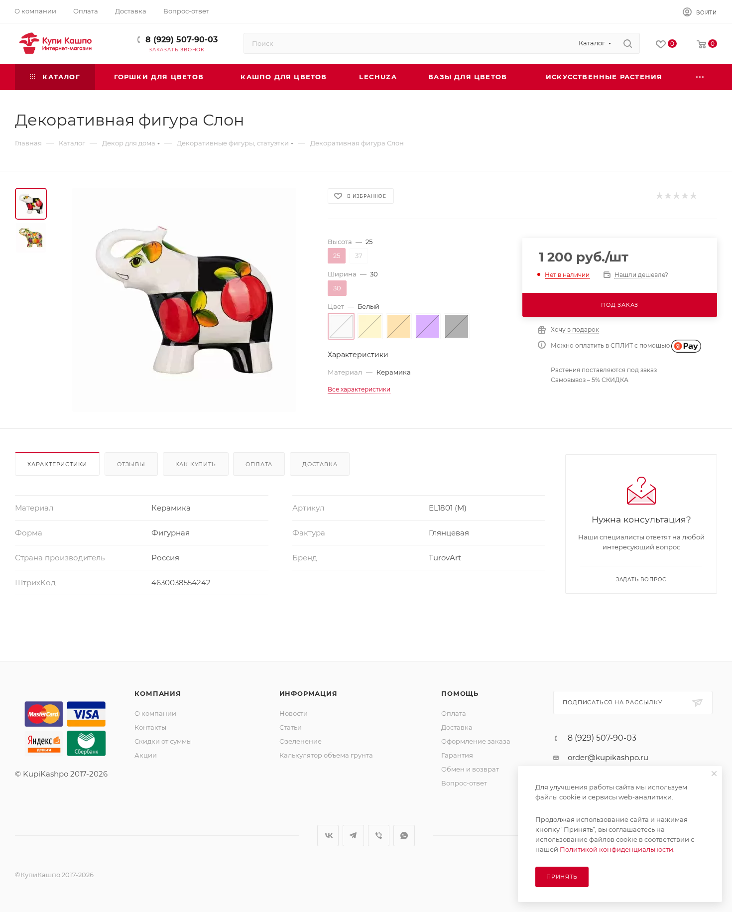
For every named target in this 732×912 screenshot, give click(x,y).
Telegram (353, 835)
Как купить (195, 464)
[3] (676, 196)
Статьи (290, 727)
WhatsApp (404, 835)
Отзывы (131, 464)
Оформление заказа (475, 741)
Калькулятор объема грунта (326, 755)
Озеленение (300, 741)
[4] (684, 196)
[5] (693, 196)
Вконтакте (328, 835)
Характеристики (57, 464)
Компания (157, 693)
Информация (308, 693)
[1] (659, 196)
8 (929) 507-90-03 (181, 39)
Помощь (460, 693)
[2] (667, 196)
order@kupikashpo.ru (608, 757)
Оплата (258, 464)
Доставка (319, 464)
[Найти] (627, 43)
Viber (378, 835)
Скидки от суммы (163, 741)
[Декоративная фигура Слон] (184, 300)
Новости (293, 713)
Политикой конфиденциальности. (617, 849)
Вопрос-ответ (464, 783)
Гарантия (457, 755)
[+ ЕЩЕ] (700, 77)
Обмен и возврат (470, 769)
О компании (155, 713)
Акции (145, 755)
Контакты (150, 727)
